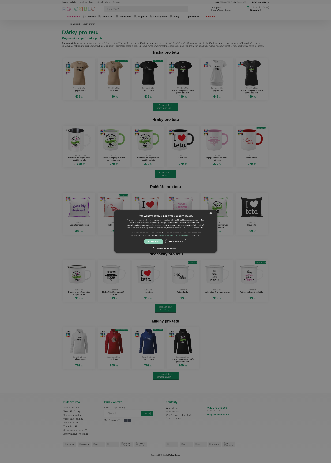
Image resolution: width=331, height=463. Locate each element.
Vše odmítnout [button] (176, 242)
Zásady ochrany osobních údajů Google (174, 235)
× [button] (214, 213)
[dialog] (165, 231)
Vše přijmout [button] (154, 242)
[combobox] (210, 213)
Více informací (194, 235)
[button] (165, 248)
